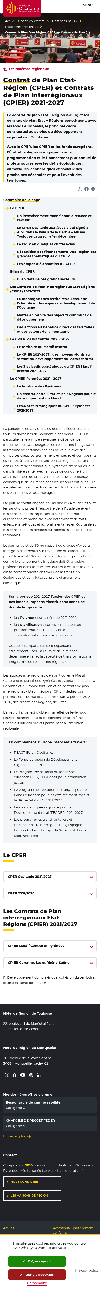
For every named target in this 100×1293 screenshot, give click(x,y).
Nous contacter (24, 1181)
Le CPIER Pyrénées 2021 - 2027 (35, 379)
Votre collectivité (32, 21)
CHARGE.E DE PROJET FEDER (30, 1120)
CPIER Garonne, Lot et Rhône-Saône (39, 963)
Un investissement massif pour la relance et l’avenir (54, 218)
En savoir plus (14, 1136)
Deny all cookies (39, 1275)
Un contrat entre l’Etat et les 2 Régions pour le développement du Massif (56, 396)
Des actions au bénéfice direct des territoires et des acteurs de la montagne (55, 329)
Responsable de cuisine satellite (33, 1102)
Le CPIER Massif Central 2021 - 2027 (40, 339)
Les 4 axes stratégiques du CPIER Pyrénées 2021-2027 (53, 408)
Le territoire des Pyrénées (39, 386)
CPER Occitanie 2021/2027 (30, 877)
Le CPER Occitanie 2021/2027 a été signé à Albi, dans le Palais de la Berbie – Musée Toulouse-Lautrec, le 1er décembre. (52, 232)
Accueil (10, 21)
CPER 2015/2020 (21, 893)
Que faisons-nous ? (63, 21)
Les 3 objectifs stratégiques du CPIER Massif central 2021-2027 (54, 368)
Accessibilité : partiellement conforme (73, 1230)
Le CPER (17, 208)
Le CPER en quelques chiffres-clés (46, 244)
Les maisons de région (29, 1195)
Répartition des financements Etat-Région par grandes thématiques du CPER (56, 254)
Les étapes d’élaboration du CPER (46, 264)
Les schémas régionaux (21, 27)
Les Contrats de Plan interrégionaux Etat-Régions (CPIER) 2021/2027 (52, 289)
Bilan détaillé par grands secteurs (46, 279)
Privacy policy (87, 1270)
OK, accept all (39, 1261)
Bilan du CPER (22, 271)
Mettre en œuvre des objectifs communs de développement (54, 317)
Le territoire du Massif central (42, 347)
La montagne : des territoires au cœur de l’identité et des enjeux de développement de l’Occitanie (56, 303)
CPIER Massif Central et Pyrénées (36, 946)
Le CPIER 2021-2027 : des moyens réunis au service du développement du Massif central (55, 356)
